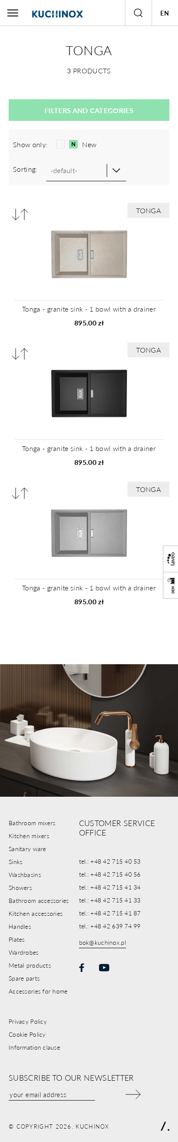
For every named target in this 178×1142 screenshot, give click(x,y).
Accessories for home (38, 991)
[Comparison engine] (20, 214)
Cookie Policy (27, 1034)
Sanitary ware (27, 848)
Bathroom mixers (32, 822)
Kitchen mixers (29, 835)
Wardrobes (24, 952)
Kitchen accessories (36, 913)
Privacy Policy (28, 1021)
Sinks (15, 861)
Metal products (30, 965)
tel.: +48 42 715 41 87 (110, 913)
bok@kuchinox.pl (102, 942)
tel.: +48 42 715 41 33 (110, 900)
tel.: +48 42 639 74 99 (110, 925)
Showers (20, 887)
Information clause (34, 1047)
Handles (20, 926)
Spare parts (24, 978)
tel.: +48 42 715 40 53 (110, 861)
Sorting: (25, 169)
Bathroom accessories (39, 900)
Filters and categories (89, 110)
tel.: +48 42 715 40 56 (110, 874)
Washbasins (25, 874)
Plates (17, 939)
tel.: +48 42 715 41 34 (110, 887)
